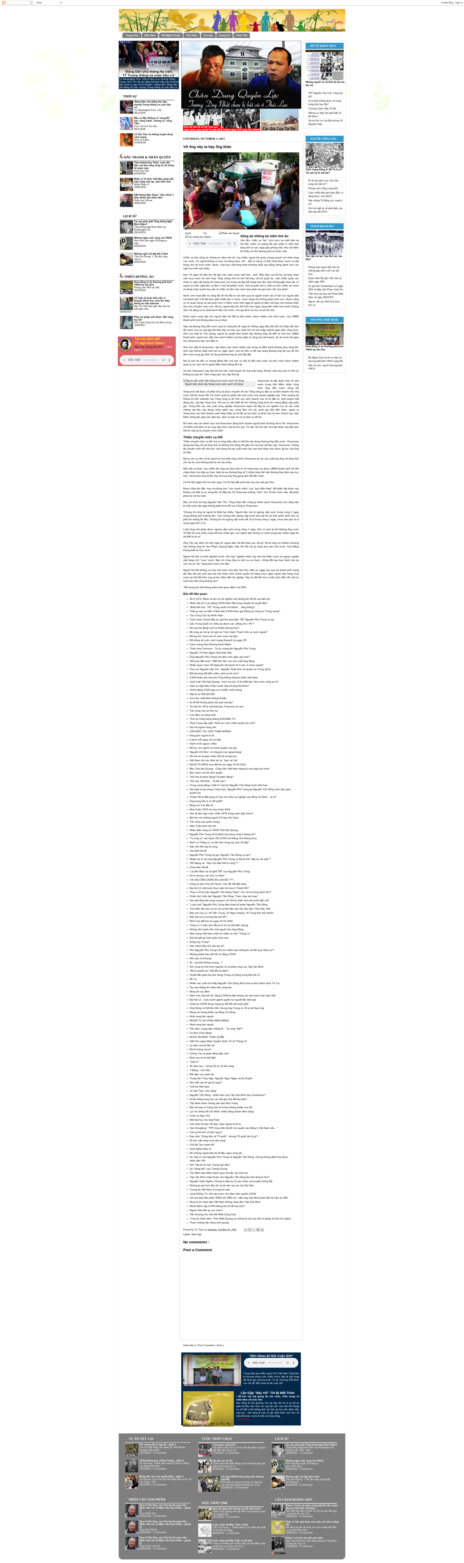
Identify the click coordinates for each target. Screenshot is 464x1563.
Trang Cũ (224, 35)
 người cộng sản (321, 138)
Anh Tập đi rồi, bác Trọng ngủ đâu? (210, 1164)
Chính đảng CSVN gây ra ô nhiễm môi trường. (216, 689)
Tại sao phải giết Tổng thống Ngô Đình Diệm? (311, 1445)
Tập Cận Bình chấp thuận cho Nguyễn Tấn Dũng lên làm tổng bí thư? (230, 1177)
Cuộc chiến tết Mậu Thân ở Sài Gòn (232, 1540)
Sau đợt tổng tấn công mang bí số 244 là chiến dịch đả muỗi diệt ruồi (229, 900)
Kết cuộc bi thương (200, 958)
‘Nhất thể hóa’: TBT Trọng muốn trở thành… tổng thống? (222, 607)
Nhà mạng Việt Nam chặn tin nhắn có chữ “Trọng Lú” (220, 933)
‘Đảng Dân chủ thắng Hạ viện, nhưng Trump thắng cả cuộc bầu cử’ (152, 105)
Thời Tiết (241, 35)
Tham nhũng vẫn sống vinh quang (209, 1222)
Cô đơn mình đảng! (201, 1032)
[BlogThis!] (250, 1230)
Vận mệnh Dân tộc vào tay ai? (207, 945)
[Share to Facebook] (258, 1230)
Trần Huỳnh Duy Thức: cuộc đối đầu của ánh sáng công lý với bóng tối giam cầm (154, 165)
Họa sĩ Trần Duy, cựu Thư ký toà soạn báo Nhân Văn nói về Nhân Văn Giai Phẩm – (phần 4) (165, 1508)
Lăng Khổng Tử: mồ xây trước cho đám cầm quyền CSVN (223, 1193)
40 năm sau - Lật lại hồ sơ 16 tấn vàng (212, 1066)
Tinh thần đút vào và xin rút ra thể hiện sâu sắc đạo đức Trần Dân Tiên (230, 908)
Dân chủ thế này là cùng (204, 846)
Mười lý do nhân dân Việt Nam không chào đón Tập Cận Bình (225, 1201)
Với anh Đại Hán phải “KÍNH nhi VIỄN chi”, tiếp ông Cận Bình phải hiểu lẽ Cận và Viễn (239, 1197)
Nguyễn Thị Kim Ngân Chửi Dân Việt (210, 652)
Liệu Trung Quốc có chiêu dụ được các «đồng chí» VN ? (222, 623)
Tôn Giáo (191, 35)
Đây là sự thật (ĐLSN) (202, 694)
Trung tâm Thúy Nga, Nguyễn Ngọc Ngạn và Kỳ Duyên (221, 1078)
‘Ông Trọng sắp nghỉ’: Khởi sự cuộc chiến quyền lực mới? (222, 723)
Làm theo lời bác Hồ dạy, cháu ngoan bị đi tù (215, 1124)
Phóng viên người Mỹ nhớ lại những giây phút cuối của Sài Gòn (323, 270)
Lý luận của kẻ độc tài (202, 1045)
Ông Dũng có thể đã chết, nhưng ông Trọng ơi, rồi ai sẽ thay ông (227, 1008)
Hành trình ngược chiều (203, 743)
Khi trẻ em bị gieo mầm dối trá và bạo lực (213, 756)
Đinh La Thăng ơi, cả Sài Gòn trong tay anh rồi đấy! (219, 842)
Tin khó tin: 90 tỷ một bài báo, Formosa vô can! (217, 706)
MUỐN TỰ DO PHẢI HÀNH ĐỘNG (209, 1020)
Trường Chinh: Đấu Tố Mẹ (322, 108)
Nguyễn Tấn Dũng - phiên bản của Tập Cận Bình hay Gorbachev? (228, 1095)
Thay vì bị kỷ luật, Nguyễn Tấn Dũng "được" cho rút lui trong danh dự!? (230, 892)
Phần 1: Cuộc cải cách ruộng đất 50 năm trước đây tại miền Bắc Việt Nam (312, 1507)
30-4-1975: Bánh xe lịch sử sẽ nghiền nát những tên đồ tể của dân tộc (230, 598)
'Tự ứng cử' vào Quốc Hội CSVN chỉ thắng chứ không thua (223, 838)
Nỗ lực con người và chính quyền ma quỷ (213, 747)
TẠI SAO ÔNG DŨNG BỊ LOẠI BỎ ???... (212, 879)
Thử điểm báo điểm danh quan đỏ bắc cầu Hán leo (219, 1172)
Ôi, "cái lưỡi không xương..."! (206, 962)
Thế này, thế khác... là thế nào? (208, 781)
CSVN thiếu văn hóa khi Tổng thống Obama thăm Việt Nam (224, 677)
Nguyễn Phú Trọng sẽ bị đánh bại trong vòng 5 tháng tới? (223, 834)
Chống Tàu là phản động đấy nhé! (209, 1053)
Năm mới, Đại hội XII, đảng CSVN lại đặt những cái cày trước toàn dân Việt (233, 995)
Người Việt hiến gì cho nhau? (206, 1210)
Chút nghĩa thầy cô (200, 1148)
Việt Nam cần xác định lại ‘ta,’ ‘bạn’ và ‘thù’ (214, 760)
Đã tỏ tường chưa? (200, 1049)
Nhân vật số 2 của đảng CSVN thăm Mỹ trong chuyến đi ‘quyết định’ (229, 603)
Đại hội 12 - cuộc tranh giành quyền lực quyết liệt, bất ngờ (223, 999)
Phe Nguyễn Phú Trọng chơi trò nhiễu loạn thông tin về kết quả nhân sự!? (232, 950)
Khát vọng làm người (202, 1016)
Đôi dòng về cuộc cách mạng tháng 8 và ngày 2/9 (218, 640)
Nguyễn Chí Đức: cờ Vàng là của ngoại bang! (216, 752)
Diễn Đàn (150, 35)
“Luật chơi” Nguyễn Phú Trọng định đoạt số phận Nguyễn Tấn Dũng (229, 904)
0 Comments (160, 1453)
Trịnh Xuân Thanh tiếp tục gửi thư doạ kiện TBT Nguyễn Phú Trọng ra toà (232, 619)
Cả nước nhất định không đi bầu (208, 698)
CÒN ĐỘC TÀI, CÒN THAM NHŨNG (210, 731)
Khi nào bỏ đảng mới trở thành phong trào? (214, 627)
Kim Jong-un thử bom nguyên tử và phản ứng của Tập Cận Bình (227, 966)
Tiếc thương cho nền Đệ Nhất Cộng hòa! (213, 1214)
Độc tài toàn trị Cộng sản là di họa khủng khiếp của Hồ (221, 1107)
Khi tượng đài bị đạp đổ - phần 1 (157, 1444)
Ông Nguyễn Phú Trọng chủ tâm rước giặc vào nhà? (220, 656)
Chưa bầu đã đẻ (199, 867)
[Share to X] (254, 1230)
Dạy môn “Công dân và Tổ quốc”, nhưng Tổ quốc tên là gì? (224, 1136)
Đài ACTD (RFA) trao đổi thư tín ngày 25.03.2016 (218, 764)
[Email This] (245, 1230)
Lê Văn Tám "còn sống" (203, 1090)
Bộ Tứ (193, 979)
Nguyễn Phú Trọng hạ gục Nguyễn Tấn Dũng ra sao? (220, 854)
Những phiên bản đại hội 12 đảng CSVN (213, 954)
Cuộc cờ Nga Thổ (200, 1115)
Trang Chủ (132, 35)
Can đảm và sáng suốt (203, 714)
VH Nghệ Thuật (170, 35)
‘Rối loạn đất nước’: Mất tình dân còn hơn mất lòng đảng (222, 661)
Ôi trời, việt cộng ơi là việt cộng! (208, 1140)
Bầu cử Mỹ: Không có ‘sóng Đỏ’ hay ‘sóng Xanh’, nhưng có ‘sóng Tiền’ (153, 121)
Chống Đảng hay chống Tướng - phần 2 (161, 1460)
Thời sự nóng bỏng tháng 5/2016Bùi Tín (213, 718)
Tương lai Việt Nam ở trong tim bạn (210, 1189)
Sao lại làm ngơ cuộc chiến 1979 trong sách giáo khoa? (221, 813)
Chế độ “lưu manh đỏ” (202, 1144)
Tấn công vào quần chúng (205, 821)
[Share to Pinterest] (262, 1230)
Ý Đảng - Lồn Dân (200, 1070)
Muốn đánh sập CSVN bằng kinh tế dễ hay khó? (217, 1206)
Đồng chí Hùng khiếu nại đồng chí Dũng (212, 1012)
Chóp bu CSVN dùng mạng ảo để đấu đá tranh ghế (219, 1003)
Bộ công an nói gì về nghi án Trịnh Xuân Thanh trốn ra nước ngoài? (228, 632)
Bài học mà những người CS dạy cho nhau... (215, 817)
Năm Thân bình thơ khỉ (203, 825)
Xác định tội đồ (198, 850)
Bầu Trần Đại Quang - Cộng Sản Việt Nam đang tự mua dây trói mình (229, 768)
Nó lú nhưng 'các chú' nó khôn (207, 875)
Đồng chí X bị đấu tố (201, 805)
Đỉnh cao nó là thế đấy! (203, 1057)
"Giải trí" (194, 1061)
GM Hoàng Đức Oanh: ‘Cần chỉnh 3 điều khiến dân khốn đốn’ (153, 196)
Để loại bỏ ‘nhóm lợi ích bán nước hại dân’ (214, 636)
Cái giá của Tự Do (222, 1461)
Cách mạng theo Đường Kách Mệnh (210, 644)
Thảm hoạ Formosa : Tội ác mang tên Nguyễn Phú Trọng (223, 648)
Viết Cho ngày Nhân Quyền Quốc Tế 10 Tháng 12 (218, 1041)
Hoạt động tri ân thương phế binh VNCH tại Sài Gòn (153, 283)
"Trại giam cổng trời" (224, 1445)
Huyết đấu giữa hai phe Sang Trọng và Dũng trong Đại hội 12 (225, 974)
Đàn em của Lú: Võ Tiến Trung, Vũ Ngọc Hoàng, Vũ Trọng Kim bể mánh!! (232, 912)
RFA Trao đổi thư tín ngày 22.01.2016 (211, 921)
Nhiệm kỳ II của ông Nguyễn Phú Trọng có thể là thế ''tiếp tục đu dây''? (230, 859)
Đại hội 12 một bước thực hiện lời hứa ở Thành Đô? (219, 888)
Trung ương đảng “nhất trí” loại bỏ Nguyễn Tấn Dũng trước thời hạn (229, 785)
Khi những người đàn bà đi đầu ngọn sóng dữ (216, 1153)
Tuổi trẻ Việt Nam (200, 1086)
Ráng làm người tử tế (202, 735)
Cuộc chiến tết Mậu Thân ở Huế (230, 1524)
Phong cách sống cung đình (323, 188)
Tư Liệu (208, 35)
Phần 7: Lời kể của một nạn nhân (304, 1538)
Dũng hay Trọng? (200, 941)
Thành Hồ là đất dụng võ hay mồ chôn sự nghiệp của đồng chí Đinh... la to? (233, 796)
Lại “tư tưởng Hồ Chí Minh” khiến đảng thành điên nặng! (222, 1111)
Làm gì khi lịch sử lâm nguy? (206, 1132)
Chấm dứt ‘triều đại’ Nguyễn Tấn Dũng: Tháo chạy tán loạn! (224, 896)
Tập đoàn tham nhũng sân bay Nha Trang (214, 1103)
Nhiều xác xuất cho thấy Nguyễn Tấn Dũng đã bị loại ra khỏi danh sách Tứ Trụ (235, 983)
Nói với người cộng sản (203, 727)
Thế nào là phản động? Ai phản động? (212, 776)
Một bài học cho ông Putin (204, 1119)
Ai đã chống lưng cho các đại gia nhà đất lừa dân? (218, 1099)
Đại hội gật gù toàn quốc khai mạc (209, 937)
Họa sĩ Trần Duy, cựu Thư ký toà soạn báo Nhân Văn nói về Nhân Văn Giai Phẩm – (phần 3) (165, 1524)
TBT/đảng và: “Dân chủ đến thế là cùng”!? (214, 863)
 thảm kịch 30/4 (320, 226)
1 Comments (306, 1453)
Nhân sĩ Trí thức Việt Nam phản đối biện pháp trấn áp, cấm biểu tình (154, 180)
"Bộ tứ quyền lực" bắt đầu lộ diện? (209, 970)
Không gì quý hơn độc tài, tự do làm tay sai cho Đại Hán (222, 1185)
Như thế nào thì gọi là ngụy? (206, 1082)
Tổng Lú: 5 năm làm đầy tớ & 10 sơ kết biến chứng (219, 925)
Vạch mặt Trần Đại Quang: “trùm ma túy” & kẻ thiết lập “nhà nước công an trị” (234, 681)
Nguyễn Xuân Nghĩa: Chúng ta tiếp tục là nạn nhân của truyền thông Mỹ (231, 1181)
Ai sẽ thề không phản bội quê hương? (211, 702)
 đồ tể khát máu (321, 45)
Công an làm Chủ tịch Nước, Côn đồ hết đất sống (218, 883)
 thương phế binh (322, 319)
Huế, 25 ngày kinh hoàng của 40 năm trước (236, 1509)
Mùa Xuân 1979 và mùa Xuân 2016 (210, 809)
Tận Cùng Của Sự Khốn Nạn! (206, 615)
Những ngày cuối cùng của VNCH (153, 238)
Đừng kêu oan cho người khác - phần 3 (161, 1476)
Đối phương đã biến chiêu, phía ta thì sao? (214, 673)
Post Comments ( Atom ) (211, 1345)
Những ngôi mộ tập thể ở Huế (151, 254)
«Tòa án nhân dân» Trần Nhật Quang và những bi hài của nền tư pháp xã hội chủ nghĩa (240, 1218)
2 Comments (233, 1533)
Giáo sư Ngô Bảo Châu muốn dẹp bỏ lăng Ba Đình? (219, 685)
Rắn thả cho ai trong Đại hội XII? (208, 916)
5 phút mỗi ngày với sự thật (205, 739)
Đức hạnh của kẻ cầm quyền (206, 772)
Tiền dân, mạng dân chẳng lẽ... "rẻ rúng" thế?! (216, 1028)
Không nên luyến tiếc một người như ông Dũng (216, 929)
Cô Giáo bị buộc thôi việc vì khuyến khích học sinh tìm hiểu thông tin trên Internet (152, 301)
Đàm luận (197, 1234)
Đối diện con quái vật (202, 1074)
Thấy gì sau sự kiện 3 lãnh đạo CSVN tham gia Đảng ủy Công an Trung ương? (235, 611)
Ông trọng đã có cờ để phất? (206, 801)
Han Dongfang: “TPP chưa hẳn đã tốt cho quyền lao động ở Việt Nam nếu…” (234, 1127)
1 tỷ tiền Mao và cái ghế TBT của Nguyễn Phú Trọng (220, 871)
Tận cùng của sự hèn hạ (204, 710)
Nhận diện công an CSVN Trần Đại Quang (214, 830)
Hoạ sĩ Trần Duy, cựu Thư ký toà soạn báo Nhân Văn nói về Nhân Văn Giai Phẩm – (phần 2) (165, 1540)
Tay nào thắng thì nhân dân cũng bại (211, 987)
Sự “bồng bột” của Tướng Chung (208, 1168)
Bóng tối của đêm (200, 991)
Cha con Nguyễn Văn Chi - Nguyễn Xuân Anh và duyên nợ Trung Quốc (230, 669)
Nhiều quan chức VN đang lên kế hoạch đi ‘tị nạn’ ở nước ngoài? (227, 665)
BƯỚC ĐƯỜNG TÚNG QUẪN (207, 1037)
